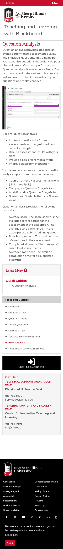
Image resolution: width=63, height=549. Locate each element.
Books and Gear (11, 510)
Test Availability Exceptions (24, 336)
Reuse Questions (18, 324)
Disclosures (41, 486)
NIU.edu (10, 3)
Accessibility (9, 496)
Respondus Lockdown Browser (26, 348)
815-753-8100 (13, 395)
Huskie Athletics (12, 505)
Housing (39, 501)
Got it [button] (10, 543)
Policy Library (42, 491)
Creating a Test (17, 312)
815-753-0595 (13, 423)
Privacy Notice (42, 496)
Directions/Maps (12, 486)
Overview (14, 306)
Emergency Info (11, 491)
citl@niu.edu (13, 427)
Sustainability (10, 501)
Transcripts (41, 505)
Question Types (17, 318)
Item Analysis (16, 342)
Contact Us (9, 482)
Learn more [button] (11, 534)
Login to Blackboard (31, 367)
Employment (42, 510)
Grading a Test (16, 330)
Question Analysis (24, 285)
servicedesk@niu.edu (19, 399)
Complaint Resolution (46, 482)
